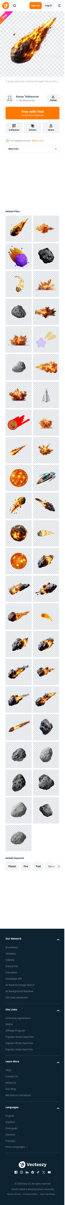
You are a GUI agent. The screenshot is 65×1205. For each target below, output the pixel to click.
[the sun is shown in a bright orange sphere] (19, 724)
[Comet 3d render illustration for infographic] (19, 281)
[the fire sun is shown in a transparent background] (19, 891)
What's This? (38, 140)
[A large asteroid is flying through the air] (19, 226)
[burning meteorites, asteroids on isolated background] (19, 918)
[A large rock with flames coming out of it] (19, 835)
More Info (13, 146)
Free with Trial (32, 113)
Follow (53, 100)
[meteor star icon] (19, 614)
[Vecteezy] (5, 5)
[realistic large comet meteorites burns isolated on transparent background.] (19, 780)
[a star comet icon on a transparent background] (19, 475)
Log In (48, 5)
